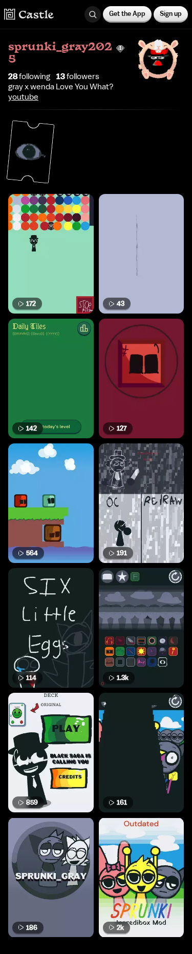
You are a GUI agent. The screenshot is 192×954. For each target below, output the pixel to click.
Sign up (171, 13)
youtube (23, 97)
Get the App (127, 13)
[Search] (92, 14)
